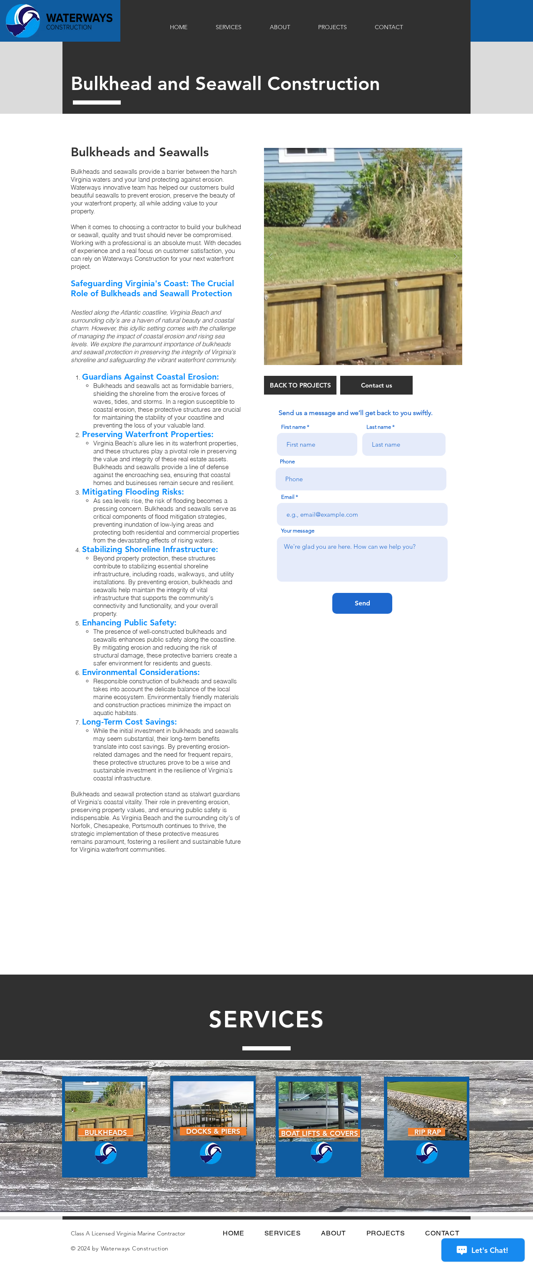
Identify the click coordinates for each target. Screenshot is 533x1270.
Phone (287, 461)
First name (293, 427)
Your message (297, 530)
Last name (378, 427)
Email (287, 497)
